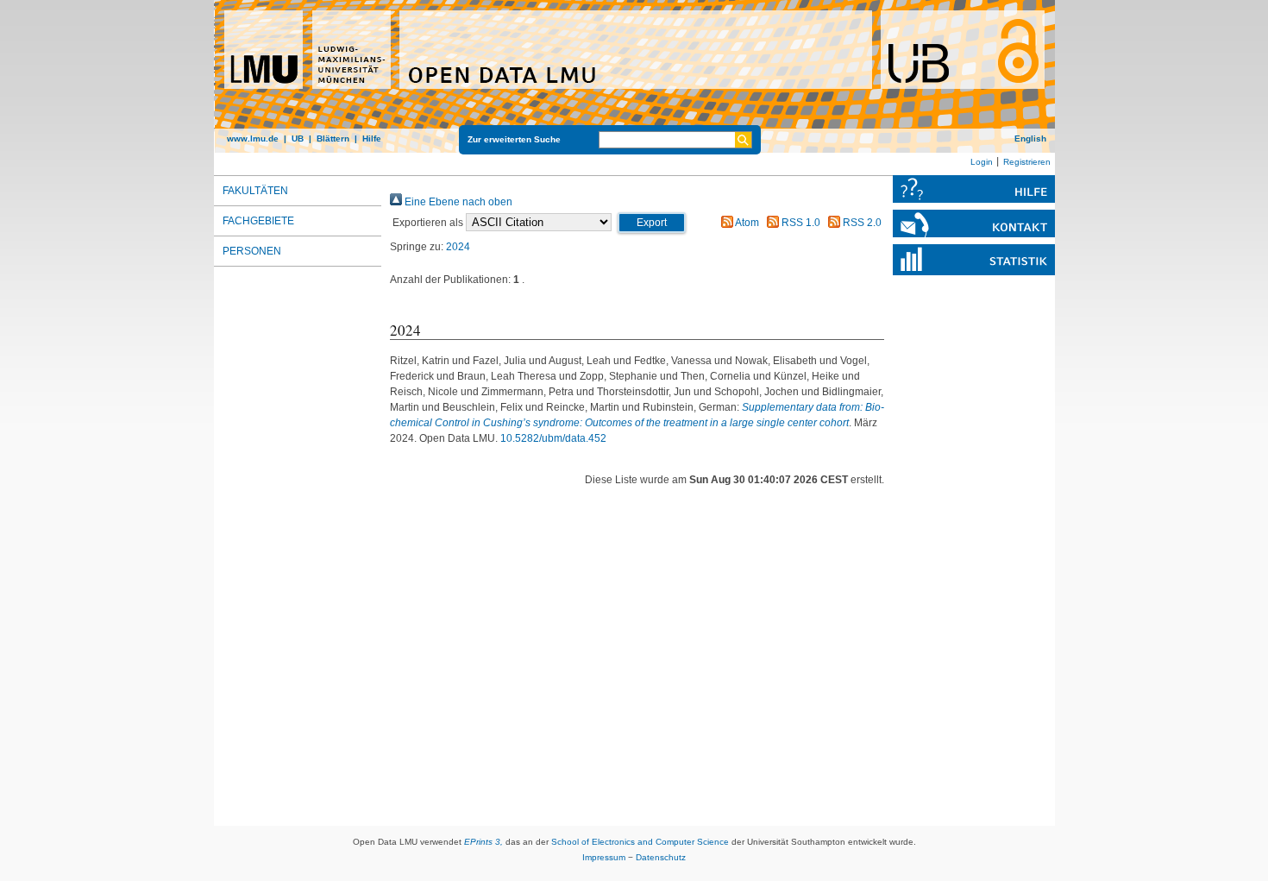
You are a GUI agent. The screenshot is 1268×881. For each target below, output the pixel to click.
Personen (252, 251)
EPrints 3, (483, 841)
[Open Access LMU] (634, 76)
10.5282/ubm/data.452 (553, 438)
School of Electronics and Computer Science (640, 841)
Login (981, 162)
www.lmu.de (253, 138)
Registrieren (1027, 162)
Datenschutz (661, 857)
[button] (652, 222)
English (1030, 138)
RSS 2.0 (861, 223)
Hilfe (371, 138)
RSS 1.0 (799, 223)
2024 (458, 247)
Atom (746, 223)
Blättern (333, 138)
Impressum (603, 857)
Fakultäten (255, 191)
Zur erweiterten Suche (514, 139)
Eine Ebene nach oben (457, 202)
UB (298, 138)
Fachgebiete (258, 221)
